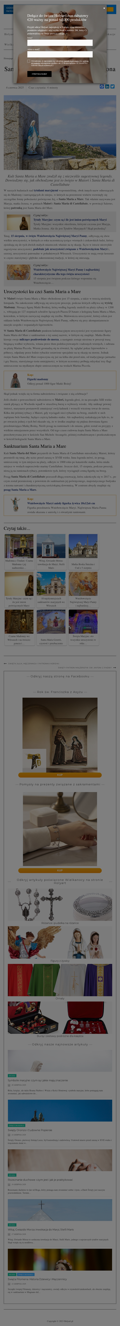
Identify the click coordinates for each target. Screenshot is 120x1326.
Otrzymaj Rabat (39, 74)
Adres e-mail (33, 49)
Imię (29, 38)
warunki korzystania (71, 61)
